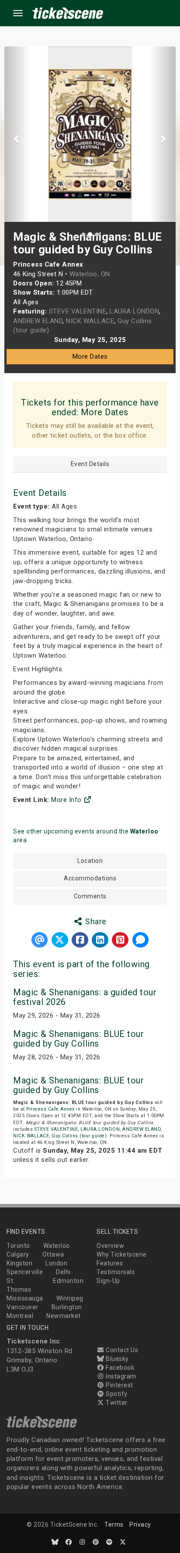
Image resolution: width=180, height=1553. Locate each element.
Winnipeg (69, 1298)
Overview (110, 1245)
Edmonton (68, 1280)
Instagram (120, 1376)
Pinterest (118, 1385)
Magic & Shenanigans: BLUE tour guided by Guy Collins (78, 1039)
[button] (17, 134)
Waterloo (56, 1245)
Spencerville (25, 1271)
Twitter (116, 1402)
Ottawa (53, 1254)
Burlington (67, 1307)
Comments (90, 896)
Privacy (140, 1524)
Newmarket (63, 1315)
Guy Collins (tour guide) (79, 1136)
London (56, 1263)
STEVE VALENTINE (56, 1129)
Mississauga (25, 1298)
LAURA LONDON (100, 1129)
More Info (67, 800)
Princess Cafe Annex (50, 1109)
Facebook (119, 1367)
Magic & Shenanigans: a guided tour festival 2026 (84, 997)
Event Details (90, 464)
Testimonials (116, 1271)
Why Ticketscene (122, 1254)
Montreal (20, 1315)
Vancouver (22, 1307)
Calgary (18, 1254)
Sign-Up (108, 1280)
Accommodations (90, 878)
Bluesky (116, 1358)
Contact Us (121, 1350)
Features (110, 1263)
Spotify (116, 1393)
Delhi (63, 1271)
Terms (114, 1524)
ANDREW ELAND (141, 1129)
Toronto (18, 1245)
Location (90, 861)
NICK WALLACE (31, 1136)
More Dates (90, 356)
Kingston (19, 1263)
